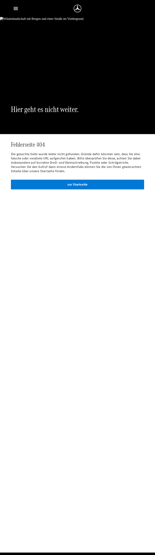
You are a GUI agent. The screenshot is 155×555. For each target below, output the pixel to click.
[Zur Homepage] (77, 8)
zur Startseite (77, 184)
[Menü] (16, 8)
